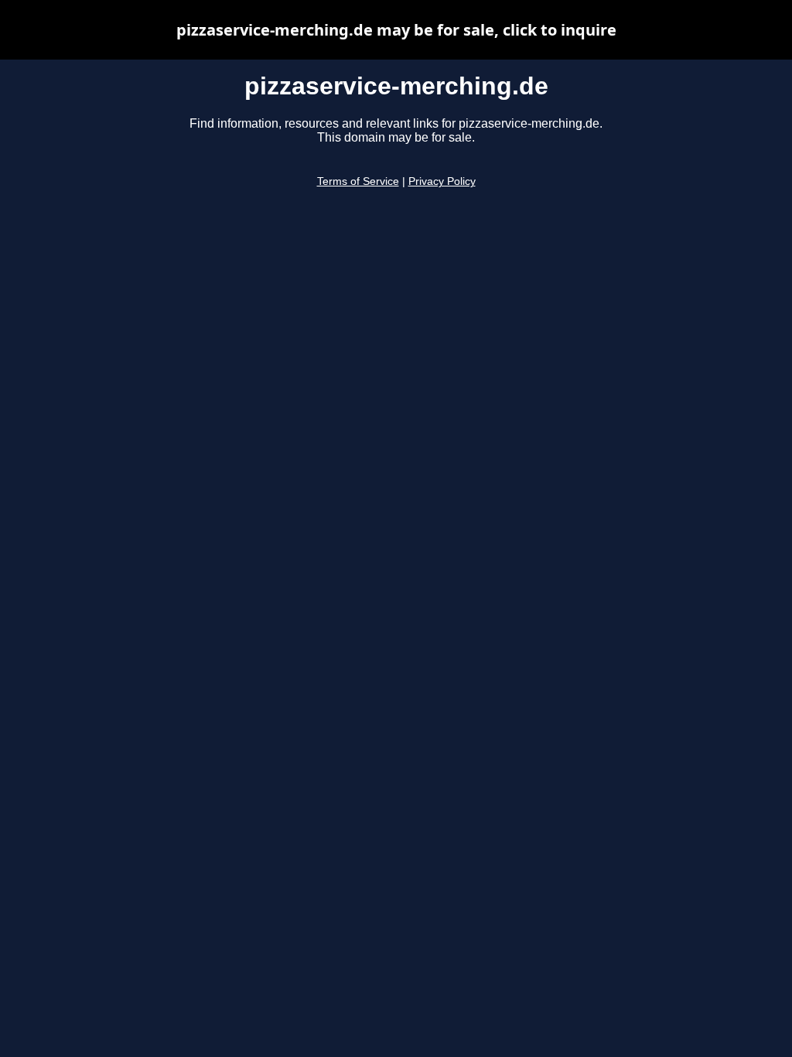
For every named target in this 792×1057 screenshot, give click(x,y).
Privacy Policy (442, 181)
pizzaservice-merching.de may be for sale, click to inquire (396, 29)
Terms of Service (358, 181)
